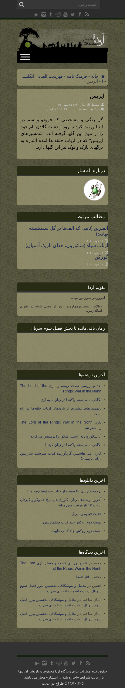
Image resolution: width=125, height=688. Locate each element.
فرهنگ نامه (77, 76)
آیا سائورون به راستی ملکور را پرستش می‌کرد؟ (65, 436)
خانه (95, 76)
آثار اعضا (82, 577)
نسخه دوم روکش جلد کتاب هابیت (76, 531)
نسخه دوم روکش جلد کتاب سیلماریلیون (71, 522)
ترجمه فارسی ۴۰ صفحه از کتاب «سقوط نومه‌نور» (64, 491)
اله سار (85, 104)
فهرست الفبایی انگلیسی (41, 76)
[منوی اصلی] (25, 57)
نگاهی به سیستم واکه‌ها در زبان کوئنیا (73, 445)
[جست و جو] (21, 4)
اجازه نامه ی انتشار (62, 677)
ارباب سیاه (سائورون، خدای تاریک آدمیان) (66, 245)
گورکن (101, 257)
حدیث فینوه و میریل (86, 514)
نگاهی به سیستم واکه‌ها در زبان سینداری (71, 400)
